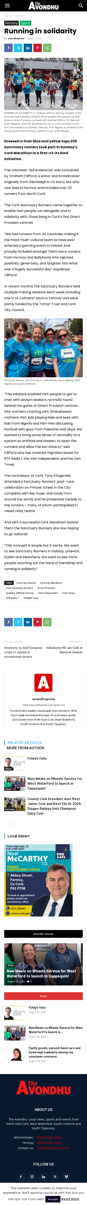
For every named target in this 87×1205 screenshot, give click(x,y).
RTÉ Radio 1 (12, 598)
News (8, 768)
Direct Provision (46, 587)
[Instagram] (32, 1177)
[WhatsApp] (47, 48)
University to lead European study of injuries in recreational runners (23, 652)
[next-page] (13, 824)
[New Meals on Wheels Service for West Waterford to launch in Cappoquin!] (14, 783)
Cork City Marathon (51, 582)
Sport (25, 23)
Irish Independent (48, 592)
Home (7, 16)
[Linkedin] (28, 48)
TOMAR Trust (31, 598)
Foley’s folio (37, 758)
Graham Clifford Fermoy (20, 592)
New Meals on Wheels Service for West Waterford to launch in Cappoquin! (54, 783)
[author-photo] (43, 693)
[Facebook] (8, 48)
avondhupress (16, 38)
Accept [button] (53, 1199)
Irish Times (69, 592)
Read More (70, 1199)
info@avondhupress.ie (53, 1148)
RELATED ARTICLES (25, 742)
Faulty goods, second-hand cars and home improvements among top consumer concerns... (54, 1052)
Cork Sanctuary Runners (19, 587)
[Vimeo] (66, 1177)
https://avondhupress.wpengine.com (43, 705)
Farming (9, 809)
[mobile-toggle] (7, 5)
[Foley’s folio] (14, 763)
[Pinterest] (37, 48)
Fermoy (19, 16)
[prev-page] (7, 824)
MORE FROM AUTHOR (25, 748)
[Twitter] (18, 48)
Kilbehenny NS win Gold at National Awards (65, 650)
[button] (81, 5)
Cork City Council (25, 582)
